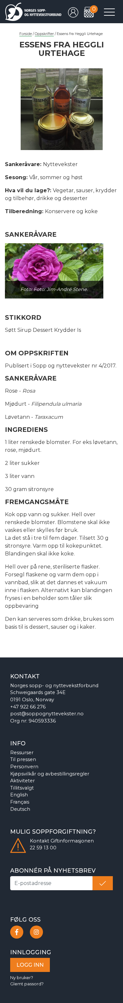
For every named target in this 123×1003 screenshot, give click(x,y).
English (19, 795)
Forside (25, 34)
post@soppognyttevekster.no (47, 714)
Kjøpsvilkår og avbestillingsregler (49, 774)
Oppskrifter (44, 34)
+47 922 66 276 (28, 707)
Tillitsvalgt (22, 788)
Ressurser (21, 753)
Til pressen (23, 759)
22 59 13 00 (43, 848)
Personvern (24, 767)
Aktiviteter (22, 781)
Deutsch (20, 809)
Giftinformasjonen (72, 841)
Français (19, 802)
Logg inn (30, 965)
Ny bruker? (21, 977)
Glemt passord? (27, 983)
